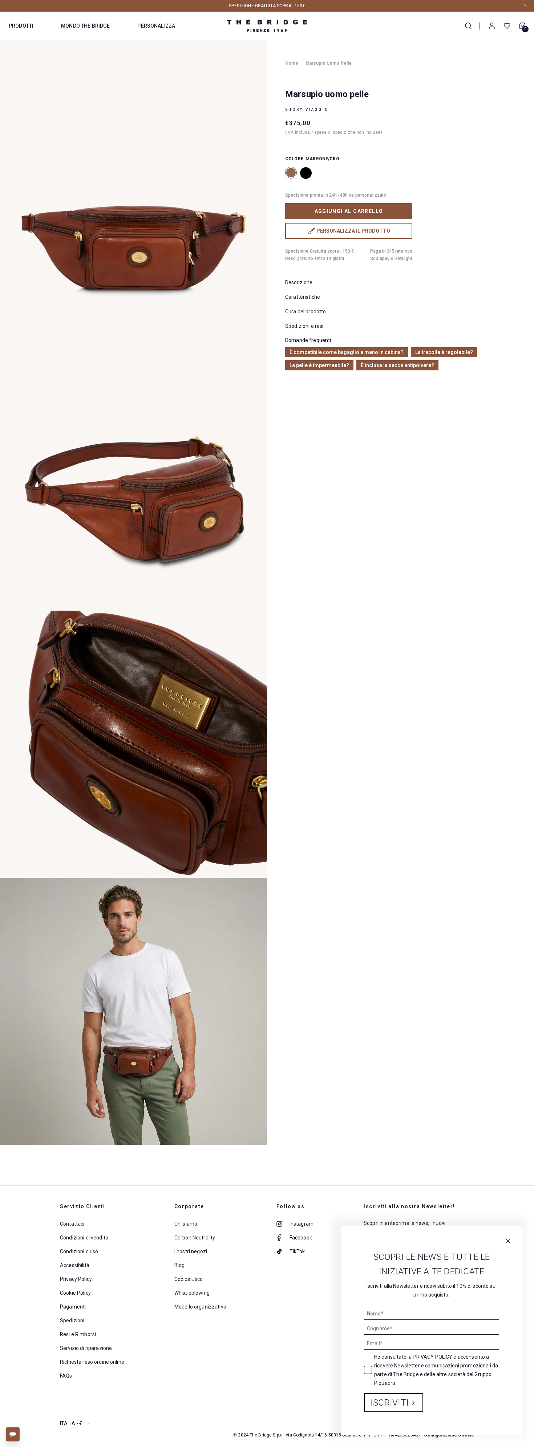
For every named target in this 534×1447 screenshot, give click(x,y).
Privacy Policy (432, 1357)
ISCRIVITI (390, 1403)
